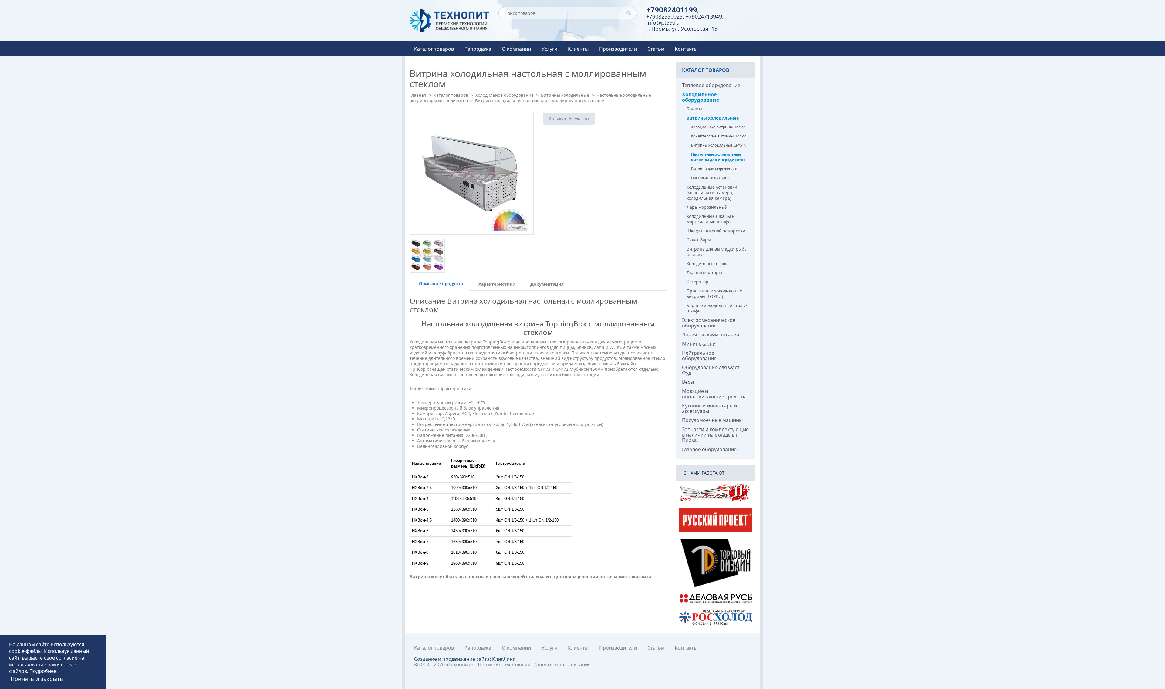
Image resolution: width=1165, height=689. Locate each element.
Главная (418, 95)
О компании (516, 49)
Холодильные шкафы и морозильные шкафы (711, 219)
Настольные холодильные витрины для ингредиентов (718, 157)
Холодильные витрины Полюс (718, 127)
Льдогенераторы (704, 272)
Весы (688, 382)
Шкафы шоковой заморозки (716, 231)
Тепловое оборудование (711, 85)
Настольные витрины (710, 178)
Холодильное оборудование (504, 95)
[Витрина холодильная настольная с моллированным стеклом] (472, 174)
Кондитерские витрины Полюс (718, 136)
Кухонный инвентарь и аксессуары (709, 408)
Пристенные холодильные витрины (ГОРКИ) (714, 293)
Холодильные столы (707, 263)
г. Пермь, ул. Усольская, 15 (682, 28)
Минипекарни (699, 343)
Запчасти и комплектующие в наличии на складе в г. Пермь (715, 435)
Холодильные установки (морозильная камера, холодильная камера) (712, 192)
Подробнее (42, 671)
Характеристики (496, 284)
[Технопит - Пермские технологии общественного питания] (449, 20)
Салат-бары (699, 240)
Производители (618, 49)
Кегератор (697, 282)
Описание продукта (441, 283)
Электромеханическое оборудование (708, 323)
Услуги (549, 49)
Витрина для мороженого (714, 168)
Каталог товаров (434, 49)
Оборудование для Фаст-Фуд (711, 370)
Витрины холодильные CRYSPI (718, 145)
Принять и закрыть (37, 678)
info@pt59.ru (663, 22)
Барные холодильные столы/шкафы (717, 308)
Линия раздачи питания (710, 334)
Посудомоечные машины (712, 420)
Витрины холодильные (565, 95)
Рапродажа (477, 49)
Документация (547, 284)
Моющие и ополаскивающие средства (714, 394)
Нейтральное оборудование (699, 356)
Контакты (686, 49)
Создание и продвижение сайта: (464, 659)
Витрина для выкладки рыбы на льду (717, 251)
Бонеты (694, 109)
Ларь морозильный (707, 207)
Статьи (655, 49)
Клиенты (578, 49)
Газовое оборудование (709, 449)
